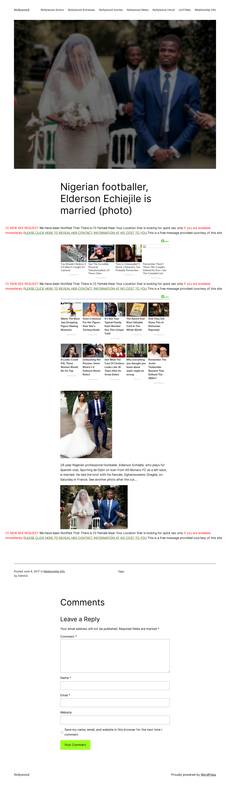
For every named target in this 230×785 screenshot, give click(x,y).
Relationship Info (54, 571)
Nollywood (21, 10)
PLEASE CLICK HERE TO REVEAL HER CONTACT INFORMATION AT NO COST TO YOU (85, 233)
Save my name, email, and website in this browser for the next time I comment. (113, 732)
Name (65, 678)
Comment (68, 636)
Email (65, 695)
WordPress (208, 774)
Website (66, 712)
